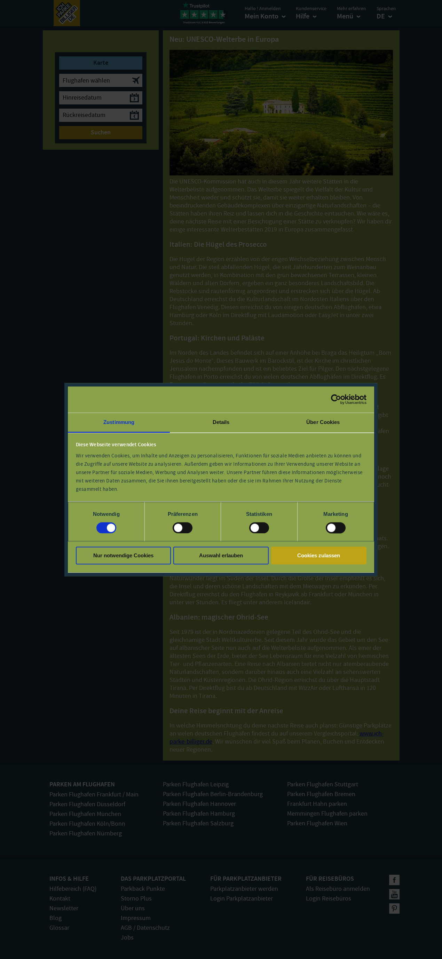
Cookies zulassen (318, 556)
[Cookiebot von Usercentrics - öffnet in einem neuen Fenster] (336, 399)
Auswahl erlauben (221, 556)
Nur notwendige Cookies (123, 556)
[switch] (182, 527)
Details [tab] (221, 422)
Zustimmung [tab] (118, 422)
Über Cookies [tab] (323, 422)
